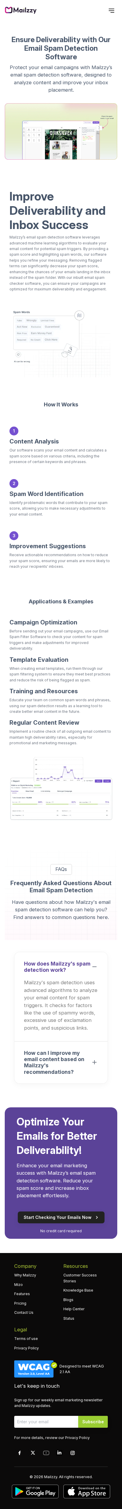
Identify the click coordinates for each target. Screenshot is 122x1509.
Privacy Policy (77, 1437)
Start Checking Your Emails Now (58, 1217)
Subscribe (93, 1421)
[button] (61, 967)
